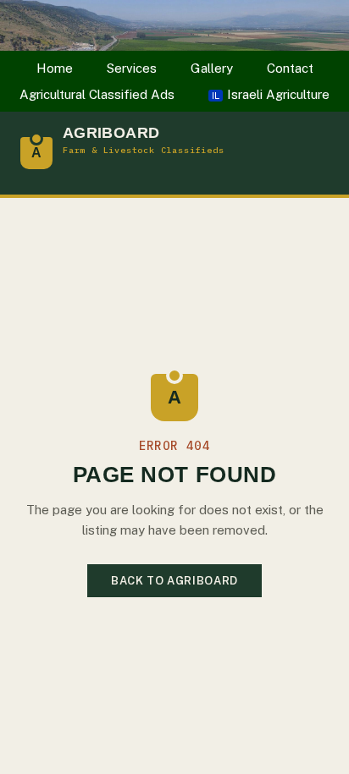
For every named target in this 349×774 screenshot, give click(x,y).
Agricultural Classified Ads (96, 94)
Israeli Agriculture (271, 94)
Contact (290, 68)
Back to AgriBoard (174, 580)
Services (132, 68)
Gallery (212, 68)
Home (54, 68)
